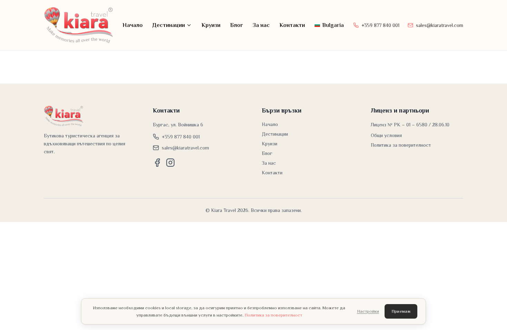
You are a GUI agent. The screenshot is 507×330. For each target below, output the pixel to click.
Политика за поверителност (401, 145)
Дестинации (168, 25)
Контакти (292, 25)
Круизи (210, 25)
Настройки (368, 311)
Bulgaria (333, 25)
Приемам (400, 311)
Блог (236, 25)
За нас (261, 25)
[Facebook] (157, 162)
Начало (132, 25)
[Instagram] (170, 162)
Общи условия (386, 135)
